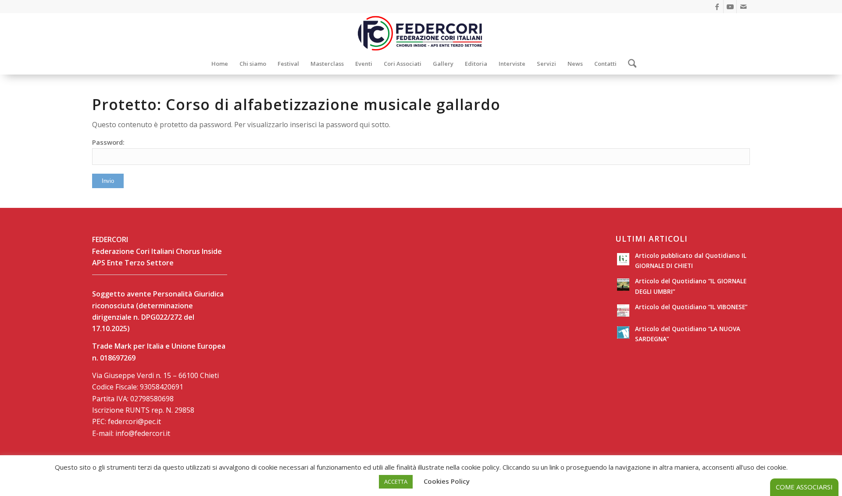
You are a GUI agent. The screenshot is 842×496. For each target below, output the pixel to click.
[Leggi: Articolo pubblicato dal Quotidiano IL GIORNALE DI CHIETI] (623, 259)
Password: (108, 142)
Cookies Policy (447, 481)
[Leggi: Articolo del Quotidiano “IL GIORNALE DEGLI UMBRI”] (623, 285)
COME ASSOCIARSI (804, 486)
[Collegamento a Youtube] (730, 6)
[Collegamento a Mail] (743, 6)
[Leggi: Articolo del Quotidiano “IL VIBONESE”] (623, 310)
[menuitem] (220, 64)
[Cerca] (629, 64)
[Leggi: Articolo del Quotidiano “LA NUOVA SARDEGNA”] (623, 332)
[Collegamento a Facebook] (716, 6)
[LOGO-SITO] (421, 33)
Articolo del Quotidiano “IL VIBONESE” (691, 307)
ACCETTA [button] (395, 481)
